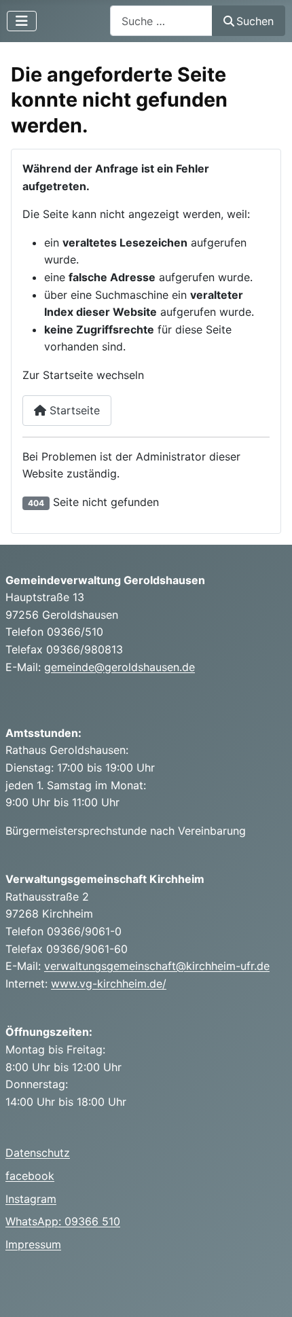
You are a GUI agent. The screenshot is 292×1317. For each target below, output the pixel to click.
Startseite (73, 410)
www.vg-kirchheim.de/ (108, 983)
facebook (29, 1176)
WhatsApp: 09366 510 (62, 1221)
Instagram (30, 1199)
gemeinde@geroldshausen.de (119, 667)
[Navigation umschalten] (22, 21)
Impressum (33, 1244)
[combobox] (161, 20)
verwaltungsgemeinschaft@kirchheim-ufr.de (157, 966)
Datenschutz (37, 1152)
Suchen (255, 21)
